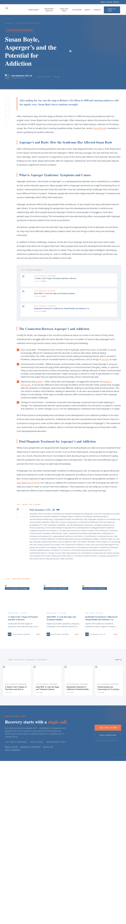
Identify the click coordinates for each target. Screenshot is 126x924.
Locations (77, 10)
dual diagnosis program (28, 482)
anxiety (39, 381)
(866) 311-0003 (112, 10)
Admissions (33, 10)
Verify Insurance (12, 750)
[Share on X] (7, 102)
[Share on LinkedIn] (7, 108)
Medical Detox (11, 747)
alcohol (105, 359)
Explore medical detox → (107, 741)
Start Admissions (107, 735)
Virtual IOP (48, 747)
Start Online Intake (109, 2)
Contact (97, 10)
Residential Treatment (30, 747)
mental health (100, 128)
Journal (9, 23)
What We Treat (64, 10)
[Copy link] (7, 119)
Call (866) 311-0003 (108, 728)
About (88, 10)
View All (119, 660)
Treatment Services (49, 10)
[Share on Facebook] (7, 113)
